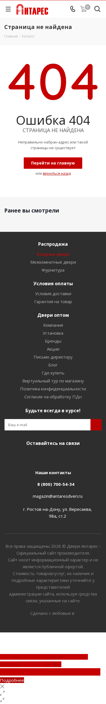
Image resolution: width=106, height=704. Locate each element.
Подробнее (12, 680)
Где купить (53, 373)
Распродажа (53, 244)
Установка (53, 333)
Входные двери (53, 254)
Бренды (53, 341)
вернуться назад (57, 173)
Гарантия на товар (53, 301)
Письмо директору (53, 357)
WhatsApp (58, 456)
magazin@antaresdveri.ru (58, 496)
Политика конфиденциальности (53, 388)
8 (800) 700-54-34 (55, 484)
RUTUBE (73, 456)
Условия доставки (53, 293)
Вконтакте (30, 456)
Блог (53, 365)
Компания (53, 325)
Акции (53, 349)
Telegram (44, 456)
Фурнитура (53, 270)
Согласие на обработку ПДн (53, 396)
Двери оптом (53, 315)
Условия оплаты (53, 283)
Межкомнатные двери (53, 262)
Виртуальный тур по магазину (53, 381)
